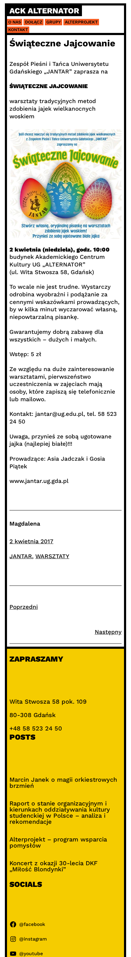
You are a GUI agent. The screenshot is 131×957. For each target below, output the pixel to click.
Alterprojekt (81, 22)
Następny (108, 631)
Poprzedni (23, 606)
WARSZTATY (52, 556)
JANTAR (20, 556)
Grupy (53, 22)
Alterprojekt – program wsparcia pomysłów (58, 842)
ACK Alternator (44, 11)
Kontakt (18, 29)
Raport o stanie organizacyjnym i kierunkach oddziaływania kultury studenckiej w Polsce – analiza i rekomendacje (59, 812)
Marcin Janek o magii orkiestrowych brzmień (63, 783)
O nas (14, 22)
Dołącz (33, 22)
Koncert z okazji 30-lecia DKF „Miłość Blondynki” (53, 866)
